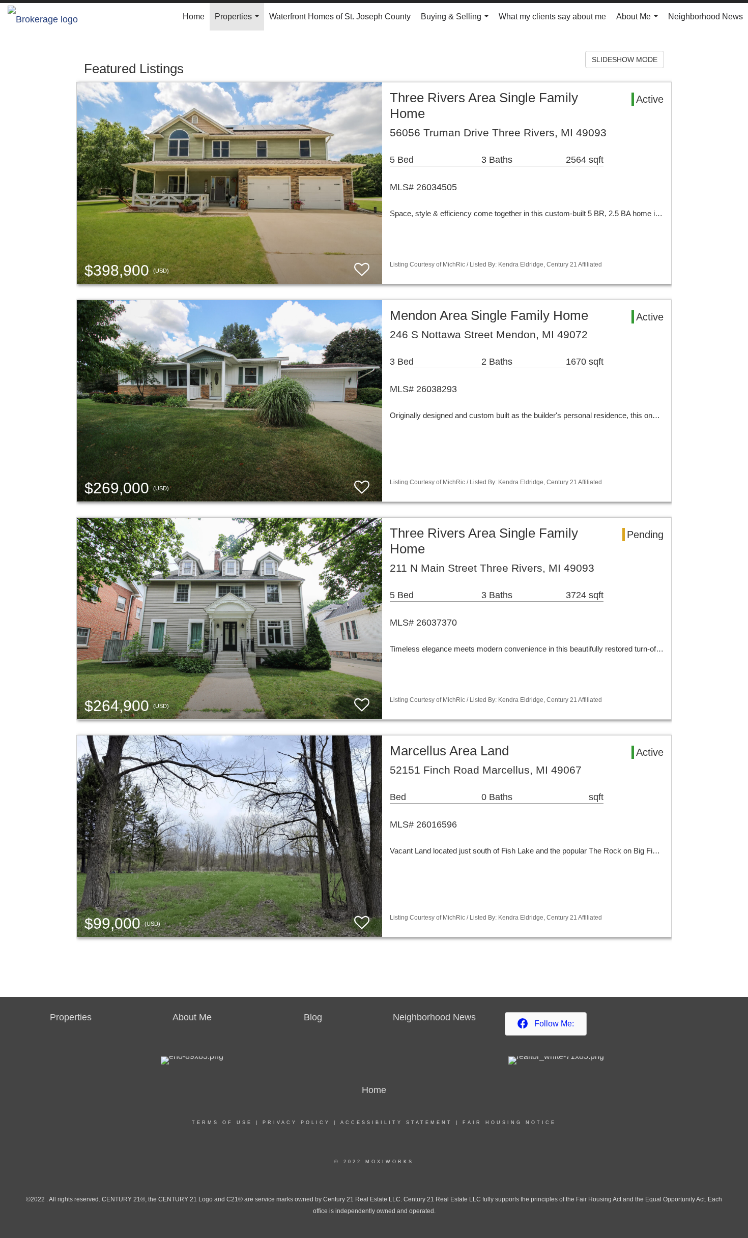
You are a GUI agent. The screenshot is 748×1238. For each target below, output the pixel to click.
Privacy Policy (296, 1122)
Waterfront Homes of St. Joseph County (340, 16)
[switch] (362, 270)
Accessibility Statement (396, 1122)
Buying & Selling (457, 21)
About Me (639, 21)
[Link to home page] (48, 17)
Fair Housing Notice (509, 1122)
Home (194, 16)
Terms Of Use (222, 1122)
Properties (239, 21)
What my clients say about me (552, 16)
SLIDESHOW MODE (624, 59)
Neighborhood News (705, 16)
